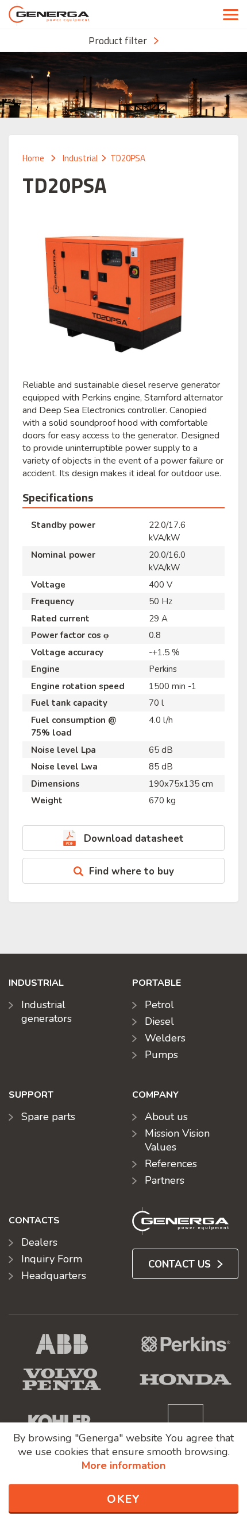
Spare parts (48, 1117)
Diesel (159, 1021)
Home (33, 158)
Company (155, 1095)
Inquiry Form (51, 1259)
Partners (164, 1180)
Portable (156, 983)
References (171, 1164)
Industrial (80, 158)
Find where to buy (131, 871)
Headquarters (53, 1275)
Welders (165, 1038)
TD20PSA (127, 158)
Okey (123, 1499)
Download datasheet (134, 838)
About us (166, 1117)
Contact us (181, 1264)
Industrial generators (46, 1011)
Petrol (159, 1005)
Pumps (161, 1055)
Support (31, 1095)
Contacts (34, 1220)
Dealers (39, 1242)
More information (123, 1465)
